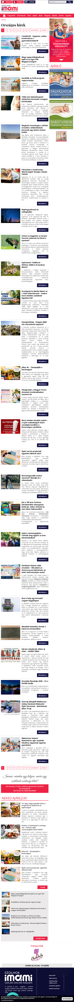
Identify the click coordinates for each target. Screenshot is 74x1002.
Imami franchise (54, 988)
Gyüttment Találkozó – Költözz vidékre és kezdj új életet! (33, 264)
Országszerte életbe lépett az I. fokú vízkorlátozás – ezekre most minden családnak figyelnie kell (35, 294)
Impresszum (53, 978)
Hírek (29, 15)
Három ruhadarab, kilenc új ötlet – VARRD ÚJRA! (33, 650)
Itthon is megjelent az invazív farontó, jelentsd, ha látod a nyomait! (34, 238)
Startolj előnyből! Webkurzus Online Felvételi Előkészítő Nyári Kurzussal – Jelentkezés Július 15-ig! (34, 705)
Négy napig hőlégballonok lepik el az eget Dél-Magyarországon (33, 59)
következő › (35, 30)
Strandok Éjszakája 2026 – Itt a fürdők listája (35, 682)
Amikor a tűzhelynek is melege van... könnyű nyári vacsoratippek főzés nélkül (34, 827)
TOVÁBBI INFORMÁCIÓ (7, 1000)
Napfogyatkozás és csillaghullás (30, 210)
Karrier (61, 15)
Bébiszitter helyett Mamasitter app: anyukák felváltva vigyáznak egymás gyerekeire (34, 741)
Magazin (47, 15)
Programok (11, 15)
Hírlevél (8, 2)
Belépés (20, 2)
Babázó (54, 15)
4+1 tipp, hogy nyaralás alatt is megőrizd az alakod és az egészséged (34, 805)
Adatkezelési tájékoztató (53, 982)
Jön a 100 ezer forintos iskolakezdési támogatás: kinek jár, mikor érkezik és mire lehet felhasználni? (33, 505)
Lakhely (31, 2)
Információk (21, 15)
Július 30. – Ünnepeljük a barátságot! (32, 368)
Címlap (4, 16)
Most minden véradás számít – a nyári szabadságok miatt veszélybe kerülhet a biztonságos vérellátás (35, 423)
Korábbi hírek (40, 938)
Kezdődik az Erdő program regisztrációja (33, 79)
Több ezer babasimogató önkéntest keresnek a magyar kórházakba (35, 99)
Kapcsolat (52, 975)
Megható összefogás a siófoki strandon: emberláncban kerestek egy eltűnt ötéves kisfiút (35, 128)
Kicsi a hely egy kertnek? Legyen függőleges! (32, 599)
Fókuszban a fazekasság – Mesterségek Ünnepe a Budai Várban (34, 171)
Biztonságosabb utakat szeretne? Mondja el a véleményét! (32, 477)
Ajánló (35, 15)
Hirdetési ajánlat (54, 986)
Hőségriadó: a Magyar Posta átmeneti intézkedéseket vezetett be (34, 392)
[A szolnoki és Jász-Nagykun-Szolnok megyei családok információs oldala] (10, 8)
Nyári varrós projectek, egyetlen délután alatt (32, 452)
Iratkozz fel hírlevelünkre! (24, 791)
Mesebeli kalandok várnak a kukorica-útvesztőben (34, 627)
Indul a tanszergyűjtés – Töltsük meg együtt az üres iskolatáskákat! (34, 535)
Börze (41, 15)
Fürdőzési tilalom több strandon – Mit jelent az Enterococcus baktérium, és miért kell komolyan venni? (34, 568)
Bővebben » (42, 51)
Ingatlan (68, 15)
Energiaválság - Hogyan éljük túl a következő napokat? (34, 323)
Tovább (42, 887)
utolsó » (44, 30)
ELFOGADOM (67, 999)
